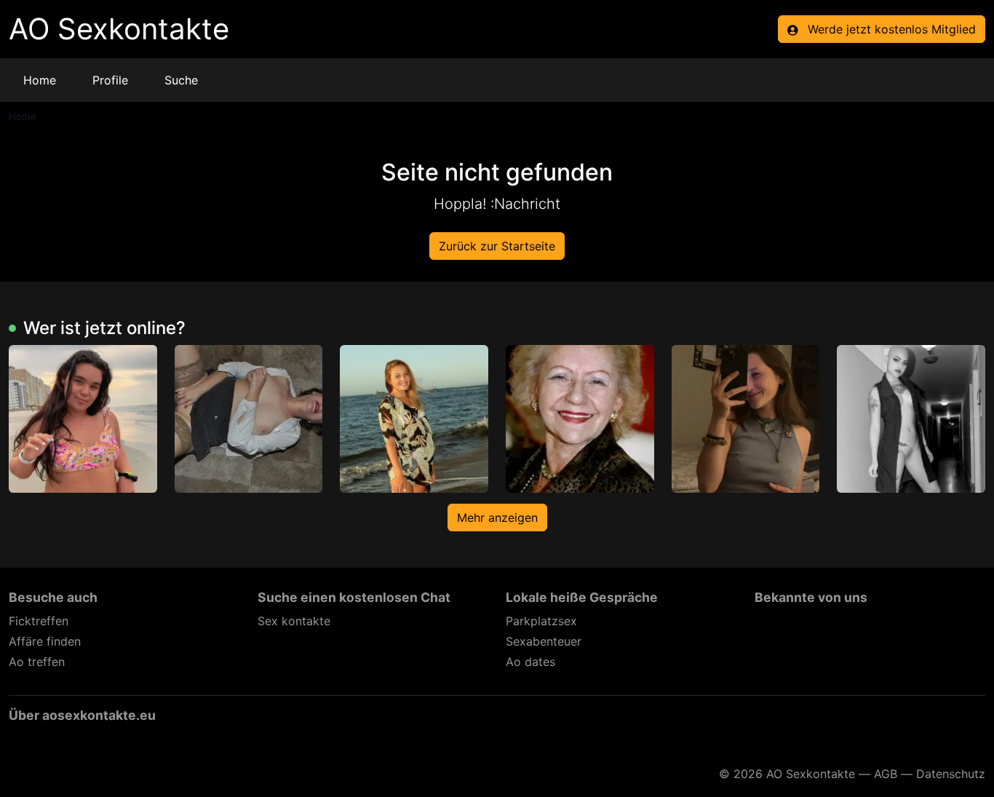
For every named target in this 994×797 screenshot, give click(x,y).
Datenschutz (950, 773)
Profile (110, 80)
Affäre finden (45, 641)
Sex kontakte (294, 621)
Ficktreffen (38, 621)
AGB (885, 773)
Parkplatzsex (541, 621)
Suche (181, 80)
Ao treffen (37, 661)
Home (39, 80)
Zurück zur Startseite (497, 246)
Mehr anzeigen (497, 517)
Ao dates (530, 661)
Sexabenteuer (543, 641)
